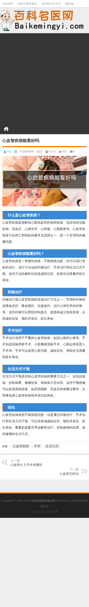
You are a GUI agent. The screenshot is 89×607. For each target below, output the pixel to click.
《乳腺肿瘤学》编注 (30, 151)
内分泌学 (7, 3)
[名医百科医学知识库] (44, 20)
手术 (37, 446)
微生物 (69, 3)
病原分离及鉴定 (27, 3)
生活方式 (52, 446)
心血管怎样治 (69, 473)
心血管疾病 (21, 446)
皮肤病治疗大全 (51, 3)
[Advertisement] (44, 77)
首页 (6, 128)
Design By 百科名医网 (44, 511)
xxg (9, 151)
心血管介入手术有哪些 (26, 465)
